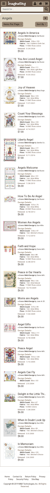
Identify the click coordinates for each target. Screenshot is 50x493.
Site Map (35, 479)
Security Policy (22, 479)
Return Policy (30, 477)
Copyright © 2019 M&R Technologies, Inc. (21, 484)
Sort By (41, 24)
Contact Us (17, 477)
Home (7, 477)
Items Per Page (12, 24)
